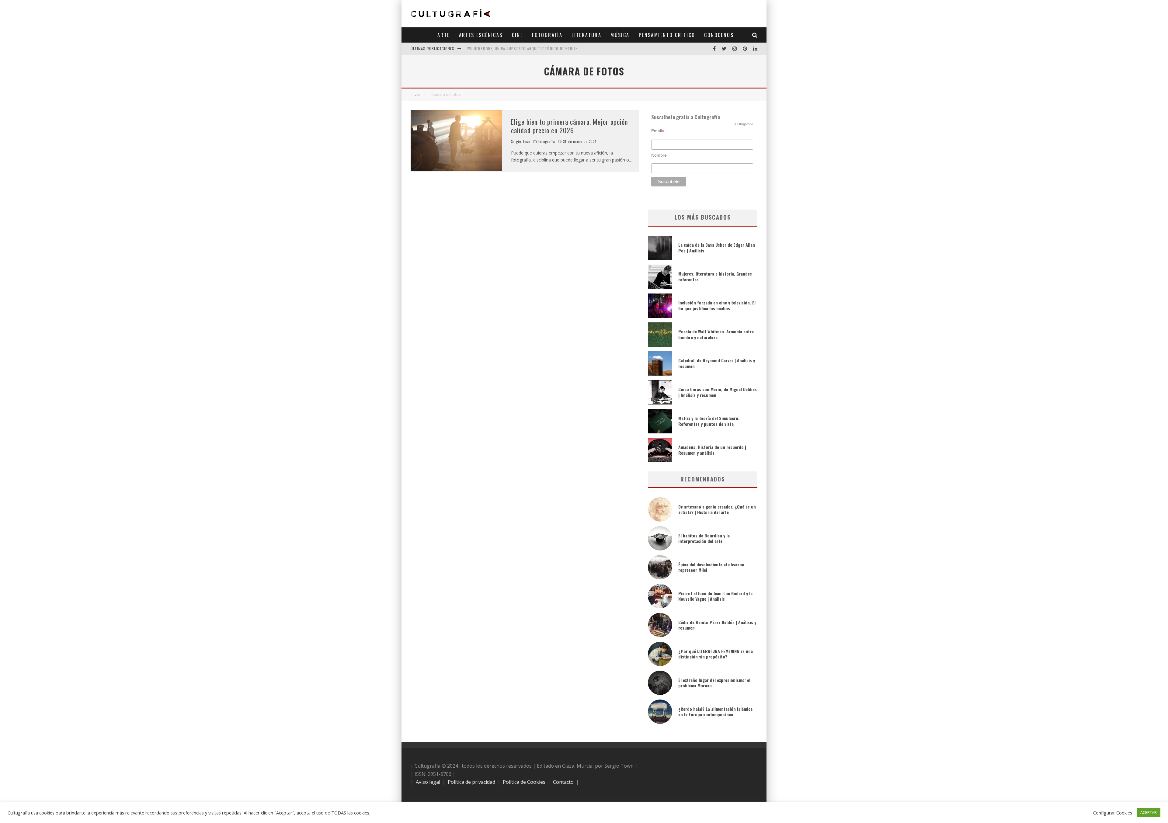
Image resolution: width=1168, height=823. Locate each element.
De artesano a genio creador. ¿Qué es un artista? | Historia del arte (717, 509)
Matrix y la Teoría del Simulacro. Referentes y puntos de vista (708, 421)
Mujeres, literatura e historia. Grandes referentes (715, 276)
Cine (517, 35)
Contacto (563, 782)
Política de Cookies (524, 782)
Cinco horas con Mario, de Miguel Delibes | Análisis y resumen (717, 392)
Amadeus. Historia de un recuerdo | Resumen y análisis (712, 450)
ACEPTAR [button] (1148, 812)
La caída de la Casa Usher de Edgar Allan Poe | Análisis (716, 247)
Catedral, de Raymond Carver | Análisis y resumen (716, 363)
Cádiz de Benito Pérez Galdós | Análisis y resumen (717, 625)
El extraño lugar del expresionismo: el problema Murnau (714, 683)
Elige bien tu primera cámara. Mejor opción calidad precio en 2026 (569, 126)
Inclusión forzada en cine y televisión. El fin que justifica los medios (717, 305)
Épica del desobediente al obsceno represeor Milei (711, 567)
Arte (443, 35)
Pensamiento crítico (667, 35)
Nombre (659, 155)
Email (657, 131)
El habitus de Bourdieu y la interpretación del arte (704, 538)
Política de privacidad (471, 782)
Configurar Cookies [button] (1112, 812)
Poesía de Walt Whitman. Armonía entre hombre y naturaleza (716, 334)
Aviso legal (428, 782)
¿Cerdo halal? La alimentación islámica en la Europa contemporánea (715, 711)
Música (619, 35)
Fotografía (547, 35)
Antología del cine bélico (492, 48)
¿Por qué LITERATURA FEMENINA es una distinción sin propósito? (715, 654)
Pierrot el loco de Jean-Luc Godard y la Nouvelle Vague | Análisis (715, 596)
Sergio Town (520, 141)
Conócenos (719, 35)
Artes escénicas (481, 35)
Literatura (586, 35)
